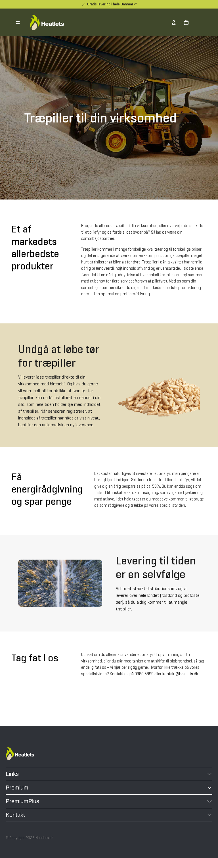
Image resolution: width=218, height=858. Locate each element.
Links (12, 774)
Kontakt (15, 815)
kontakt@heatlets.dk (180, 674)
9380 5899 (144, 674)
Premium (17, 787)
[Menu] (17, 22)
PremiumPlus (22, 801)
